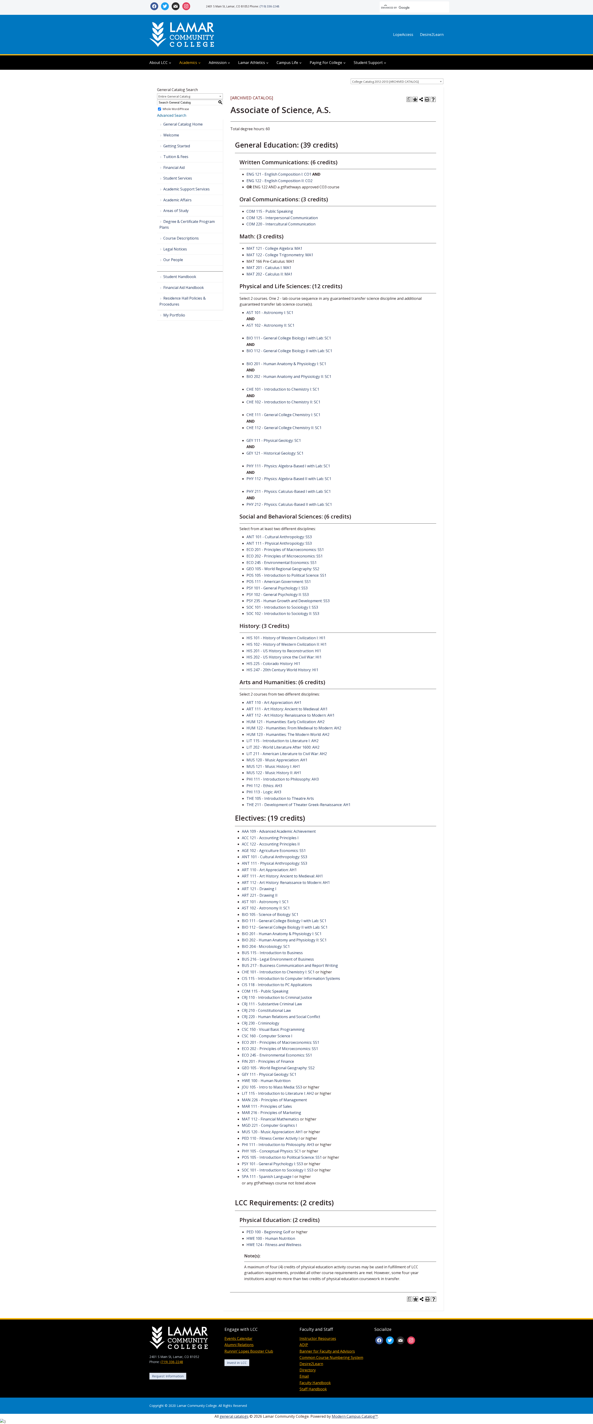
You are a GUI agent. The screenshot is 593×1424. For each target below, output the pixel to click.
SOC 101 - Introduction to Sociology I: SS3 (282, 607)
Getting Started (176, 146)
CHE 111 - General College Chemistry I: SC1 (283, 414)
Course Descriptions (181, 238)
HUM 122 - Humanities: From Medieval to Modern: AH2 (293, 728)
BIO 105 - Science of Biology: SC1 (270, 914)
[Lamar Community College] (181, 34)
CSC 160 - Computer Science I (267, 1035)
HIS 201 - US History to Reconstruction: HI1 (283, 650)
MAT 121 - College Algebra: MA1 (274, 248)
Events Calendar (238, 1338)
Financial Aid (174, 167)
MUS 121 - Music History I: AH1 (273, 766)
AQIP (304, 1344)
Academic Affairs (177, 200)
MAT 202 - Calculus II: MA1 (269, 274)
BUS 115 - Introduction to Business (272, 952)
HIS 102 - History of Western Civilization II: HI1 (286, 644)
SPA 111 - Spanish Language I (267, 1176)
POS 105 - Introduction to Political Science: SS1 (286, 575)
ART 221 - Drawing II (260, 895)
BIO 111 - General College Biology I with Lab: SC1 (288, 338)
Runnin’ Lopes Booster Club (248, 1351)
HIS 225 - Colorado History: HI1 (273, 663)
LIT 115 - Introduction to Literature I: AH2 (282, 740)
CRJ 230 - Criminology (260, 1023)
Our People (173, 259)
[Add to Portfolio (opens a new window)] (415, 99)
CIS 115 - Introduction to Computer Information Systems (291, 978)
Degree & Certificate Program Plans (187, 224)
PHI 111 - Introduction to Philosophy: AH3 (282, 779)
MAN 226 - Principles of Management (274, 1099)
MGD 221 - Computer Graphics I (269, 1125)
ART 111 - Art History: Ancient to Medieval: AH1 (287, 709)
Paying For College (326, 62)
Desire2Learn (432, 34)
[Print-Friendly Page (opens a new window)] (427, 99)
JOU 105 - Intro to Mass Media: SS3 (272, 1087)
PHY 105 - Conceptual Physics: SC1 (271, 1151)
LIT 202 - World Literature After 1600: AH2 (282, 747)
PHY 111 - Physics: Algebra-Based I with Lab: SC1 (288, 465)
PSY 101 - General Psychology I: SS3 (277, 588)
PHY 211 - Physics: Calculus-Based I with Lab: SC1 (288, 491)
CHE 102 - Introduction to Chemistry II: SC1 (283, 402)
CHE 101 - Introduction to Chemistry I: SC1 (282, 389)
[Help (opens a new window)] (433, 99)
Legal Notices (175, 249)
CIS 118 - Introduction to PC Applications (277, 984)
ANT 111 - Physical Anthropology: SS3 (279, 543)
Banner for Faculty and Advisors (327, 1351)
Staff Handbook (313, 1389)
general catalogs (234, 1416)
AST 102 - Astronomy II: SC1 (270, 325)
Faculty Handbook (315, 1382)
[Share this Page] (421, 99)
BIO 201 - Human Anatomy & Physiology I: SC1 (286, 363)
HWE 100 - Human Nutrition (266, 1080)
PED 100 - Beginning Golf (268, 1231)
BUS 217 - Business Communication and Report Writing (290, 965)
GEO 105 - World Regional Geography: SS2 (282, 568)
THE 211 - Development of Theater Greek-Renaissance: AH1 (298, 804)
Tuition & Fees (175, 156)
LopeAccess (403, 34)
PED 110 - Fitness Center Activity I (271, 1138)
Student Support (368, 62)
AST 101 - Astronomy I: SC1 (269, 312)
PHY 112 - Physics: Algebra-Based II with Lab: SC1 (288, 478)
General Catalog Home (183, 124)
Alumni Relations (239, 1344)
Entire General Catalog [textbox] (174, 96)
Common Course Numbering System (331, 1357)
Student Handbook (179, 276)
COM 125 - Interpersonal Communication (282, 217)
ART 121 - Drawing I (259, 888)
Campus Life (287, 62)
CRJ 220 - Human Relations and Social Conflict (281, 1016)
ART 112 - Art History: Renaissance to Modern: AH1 (290, 715)
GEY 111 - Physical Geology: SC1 (273, 440)
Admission (218, 62)
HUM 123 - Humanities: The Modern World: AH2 (287, 734)
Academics (188, 62)
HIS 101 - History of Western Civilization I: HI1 (285, 637)
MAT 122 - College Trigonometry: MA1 (279, 254)
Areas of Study (176, 210)
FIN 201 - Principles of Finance (268, 1061)
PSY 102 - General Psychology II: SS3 (277, 594)
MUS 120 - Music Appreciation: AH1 (276, 760)
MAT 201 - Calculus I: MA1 (268, 267)
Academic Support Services (186, 189)
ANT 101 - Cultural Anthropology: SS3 (279, 536)
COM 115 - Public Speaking (269, 211)
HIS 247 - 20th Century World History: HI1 (282, 669)
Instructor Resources (318, 1338)
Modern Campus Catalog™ (355, 1416)
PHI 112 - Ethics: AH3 (264, 785)
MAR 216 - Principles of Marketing (271, 1112)
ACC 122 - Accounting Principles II (271, 844)
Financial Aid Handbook (183, 287)
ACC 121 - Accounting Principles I (270, 837)
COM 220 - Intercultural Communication (280, 224)
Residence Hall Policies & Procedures (182, 301)
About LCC (158, 62)
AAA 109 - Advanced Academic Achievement (279, 831)
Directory (308, 1370)
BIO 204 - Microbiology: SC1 (266, 946)
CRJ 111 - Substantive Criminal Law (272, 1003)
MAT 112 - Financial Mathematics (270, 1119)
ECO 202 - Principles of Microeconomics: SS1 (284, 556)
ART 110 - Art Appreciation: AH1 (273, 702)
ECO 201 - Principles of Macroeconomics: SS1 (285, 549)
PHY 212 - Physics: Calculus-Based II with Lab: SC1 (289, 504)
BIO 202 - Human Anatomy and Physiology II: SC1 (288, 376)
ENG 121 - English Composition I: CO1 (278, 174)
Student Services (177, 178)
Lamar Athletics (251, 62)
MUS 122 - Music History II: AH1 (273, 772)
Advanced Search (171, 115)
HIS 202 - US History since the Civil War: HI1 (284, 657)
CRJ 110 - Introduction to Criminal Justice (277, 997)
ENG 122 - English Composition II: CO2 (279, 180)
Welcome (171, 135)
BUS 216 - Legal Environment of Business (278, 959)
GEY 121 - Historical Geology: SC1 (274, 453)
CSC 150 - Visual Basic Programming (273, 1029)
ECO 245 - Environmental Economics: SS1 (281, 562)
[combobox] (397, 81)
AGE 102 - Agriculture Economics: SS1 (274, 850)
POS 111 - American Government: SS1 (278, 581)
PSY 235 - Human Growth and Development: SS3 (288, 600)
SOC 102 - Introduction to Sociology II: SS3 (282, 613)
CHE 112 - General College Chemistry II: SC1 (284, 427)
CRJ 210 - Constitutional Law (266, 1010)
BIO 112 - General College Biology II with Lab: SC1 (289, 350)
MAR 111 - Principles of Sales (267, 1106)
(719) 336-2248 (269, 6)
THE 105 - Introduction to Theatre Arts (280, 798)
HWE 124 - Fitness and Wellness (273, 1244)
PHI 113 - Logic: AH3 (263, 791)
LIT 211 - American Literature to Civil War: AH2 (286, 753)
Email (304, 1376)
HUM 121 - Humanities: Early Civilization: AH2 (285, 721)
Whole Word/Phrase (176, 109)
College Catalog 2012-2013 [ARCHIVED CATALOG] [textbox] (385, 81)
